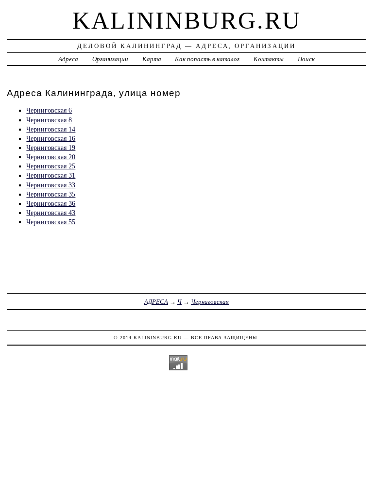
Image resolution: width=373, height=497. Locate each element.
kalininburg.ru (186, 20)
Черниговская (210, 301)
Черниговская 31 (50, 175)
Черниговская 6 (49, 110)
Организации (110, 59)
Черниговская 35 (50, 194)
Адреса (68, 59)
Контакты (269, 59)
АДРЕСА (156, 301)
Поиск (306, 59)
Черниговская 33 (50, 185)
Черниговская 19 (50, 147)
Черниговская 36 (50, 203)
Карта (151, 59)
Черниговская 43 (50, 212)
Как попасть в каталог (207, 59)
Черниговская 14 (50, 129)
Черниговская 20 (50, 157)
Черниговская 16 (50, 138)
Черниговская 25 (50, 166)
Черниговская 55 (50, 222)
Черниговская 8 (49, 120)
